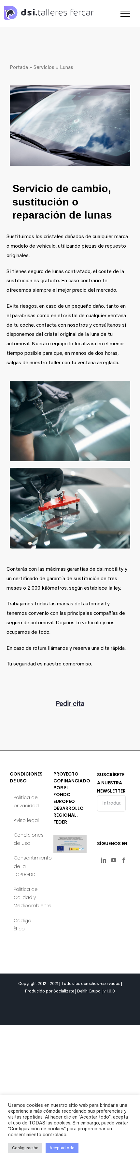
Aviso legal (26, 820)
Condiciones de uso (27, 839)
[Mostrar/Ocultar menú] (125, 14)
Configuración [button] (25, 1148)
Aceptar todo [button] (62, 1148)
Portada (19, 67)
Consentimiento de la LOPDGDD (27, 866)
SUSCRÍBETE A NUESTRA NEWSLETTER (111, 782)
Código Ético (22, 924)
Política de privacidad (26, 801)
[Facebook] (123, 860)
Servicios (44, 67)
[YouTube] (113, 860)
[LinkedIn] (103, 860)
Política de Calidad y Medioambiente (27, 897)
